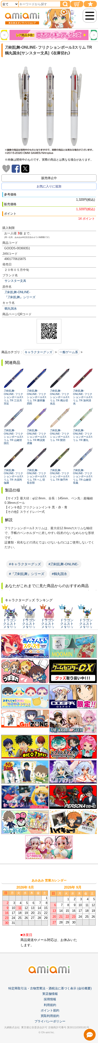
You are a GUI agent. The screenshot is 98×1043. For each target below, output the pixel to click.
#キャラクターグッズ (25, 564)
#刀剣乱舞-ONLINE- (63, 564)
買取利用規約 (50, 1016)
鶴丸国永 (11, 308)
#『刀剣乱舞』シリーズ (26, 574)
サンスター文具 (15, 281)
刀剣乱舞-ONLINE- (17, 292)
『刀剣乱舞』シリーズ (20, 297)
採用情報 (50, 999)
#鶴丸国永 (59, 574)
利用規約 (50, 1005)
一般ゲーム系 (68, 352)
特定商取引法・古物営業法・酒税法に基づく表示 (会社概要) (50, 988)
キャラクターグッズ (38, 352)
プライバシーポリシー (49, 1021)
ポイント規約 (50, 1010)
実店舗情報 (50, 994)
